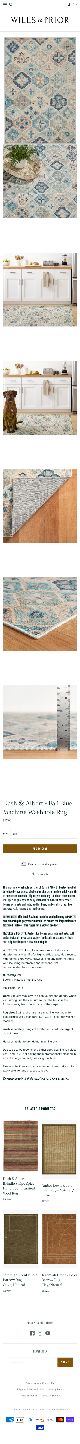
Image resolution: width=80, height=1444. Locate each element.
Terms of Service (51, 1395)
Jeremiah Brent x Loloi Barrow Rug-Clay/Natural (59, 1280)
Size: (5, 833)
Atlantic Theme (20, 1409)
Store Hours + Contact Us (40, 1383)
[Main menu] (5, 5)
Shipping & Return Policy (30, 1389)
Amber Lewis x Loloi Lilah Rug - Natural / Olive (58, 1190)
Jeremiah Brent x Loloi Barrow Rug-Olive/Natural (20, 1280)
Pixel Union (38, 1409)
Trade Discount (28, 1395)
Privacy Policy (56, 1389)
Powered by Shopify (57, 1409)
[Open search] (11, 5)
